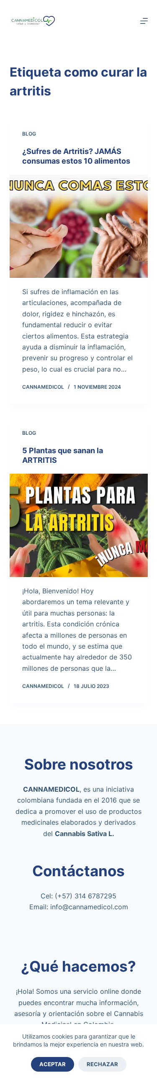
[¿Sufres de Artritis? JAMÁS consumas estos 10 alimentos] (79, 226)
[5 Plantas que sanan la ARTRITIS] (79, 525)
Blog (29, 134)
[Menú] (144, 21)
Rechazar (102, 1064)
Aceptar (52, 1064)
